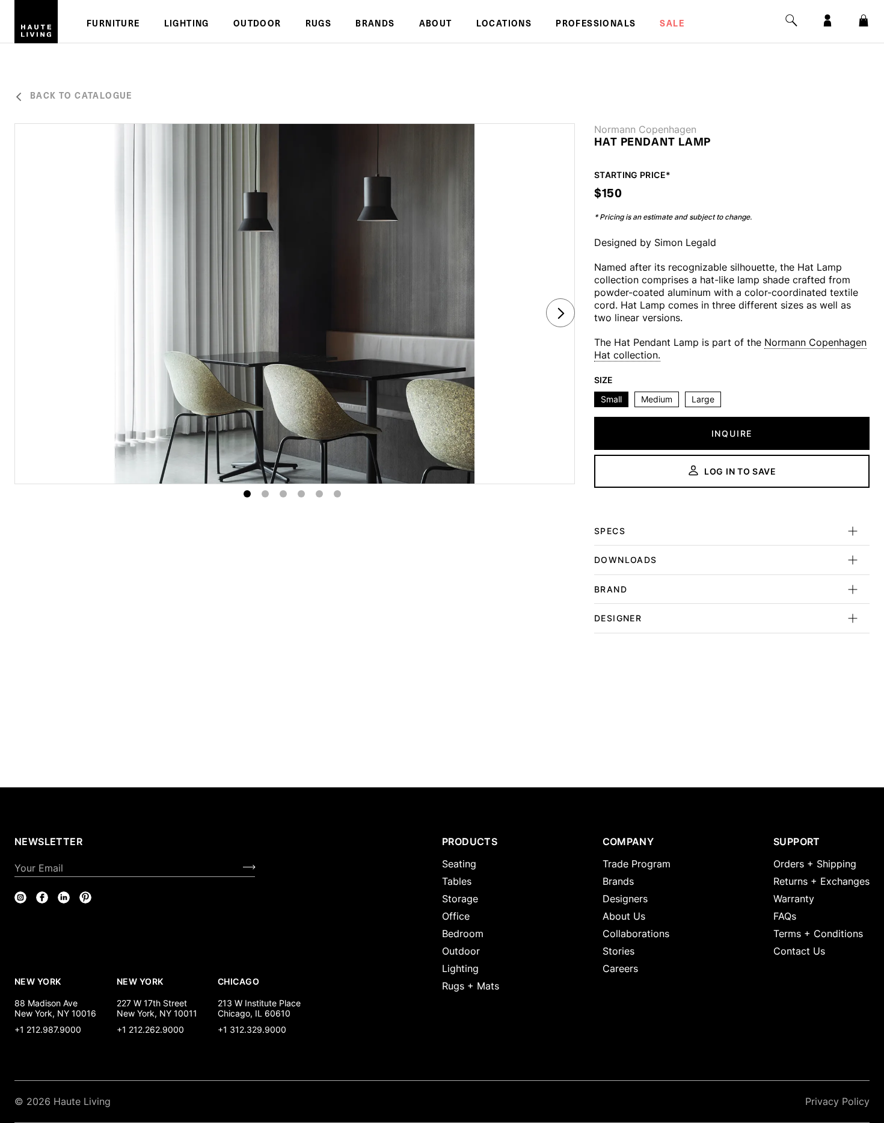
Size (603, 380)
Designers (625, 899)
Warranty (793, 899)
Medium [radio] (656, 399)
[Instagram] (20, 897)
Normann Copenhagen (645, 129)
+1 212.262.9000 (150, 1029)
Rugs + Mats (470, 986)
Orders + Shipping (814, 864)
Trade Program (637, 864)
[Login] (827, 20)
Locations (504, 24)
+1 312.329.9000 (252, 1029)
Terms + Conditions (818, 934)
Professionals (596, 24)
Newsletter (48, 841)
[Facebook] (42, 897)
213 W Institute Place (259, 1003)
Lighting (186, 24)
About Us (624, 916)
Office (456, 916)
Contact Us (799, 951)
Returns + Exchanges (821, 881)
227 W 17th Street (152, 1003)
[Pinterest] (85, 897)
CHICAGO (238, 981)
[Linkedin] (64, 897)
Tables (456, 881)
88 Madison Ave (46, 1003)
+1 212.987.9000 (47, 1029)
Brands (374, 24)
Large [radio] (703, 399)
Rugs (318, 24)
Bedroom (462, 934)
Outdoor (257, 24)
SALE (672, 24)
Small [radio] (611, 399)
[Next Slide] (560, 312)
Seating (459, 864)
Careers (620, 968)
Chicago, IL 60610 (254, 1013)
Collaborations (636, 934)
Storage (460, 899)
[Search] (791, 20)
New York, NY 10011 (157, 1013)
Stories (618, 951)
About (435, 24)
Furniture (113, 24)
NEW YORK (38, 981)
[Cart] (863, 20)
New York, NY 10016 (55, 1013)
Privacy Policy (837, 1101)
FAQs (784, 916)
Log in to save (740, 471)
